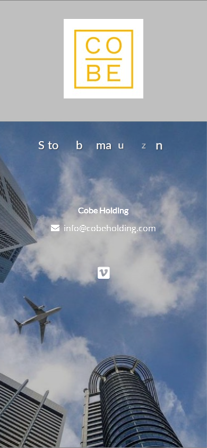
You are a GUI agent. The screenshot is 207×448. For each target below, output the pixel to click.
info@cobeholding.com (110, 228)
